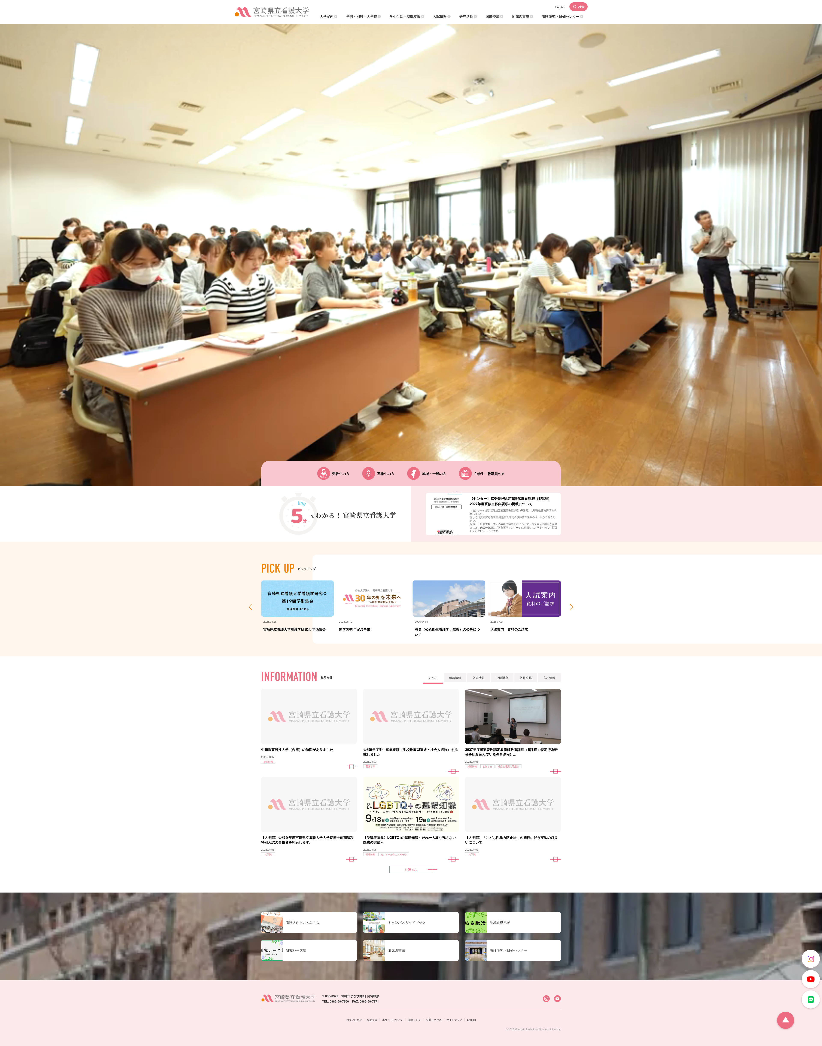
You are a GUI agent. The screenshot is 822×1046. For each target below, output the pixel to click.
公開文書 (372, 1019)
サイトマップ (454, 1019)
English (471, 1019)
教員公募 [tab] (526, 678)
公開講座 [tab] (502, 678)
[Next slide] (571, 607)
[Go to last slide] (250, 607)
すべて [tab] (433, 678)
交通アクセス (433, 1019)
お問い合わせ (354, 1019)
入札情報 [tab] (549, 678)
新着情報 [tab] (455, 678)
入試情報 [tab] (479, 678)
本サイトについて (392, 1019)
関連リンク (414, 1019)
